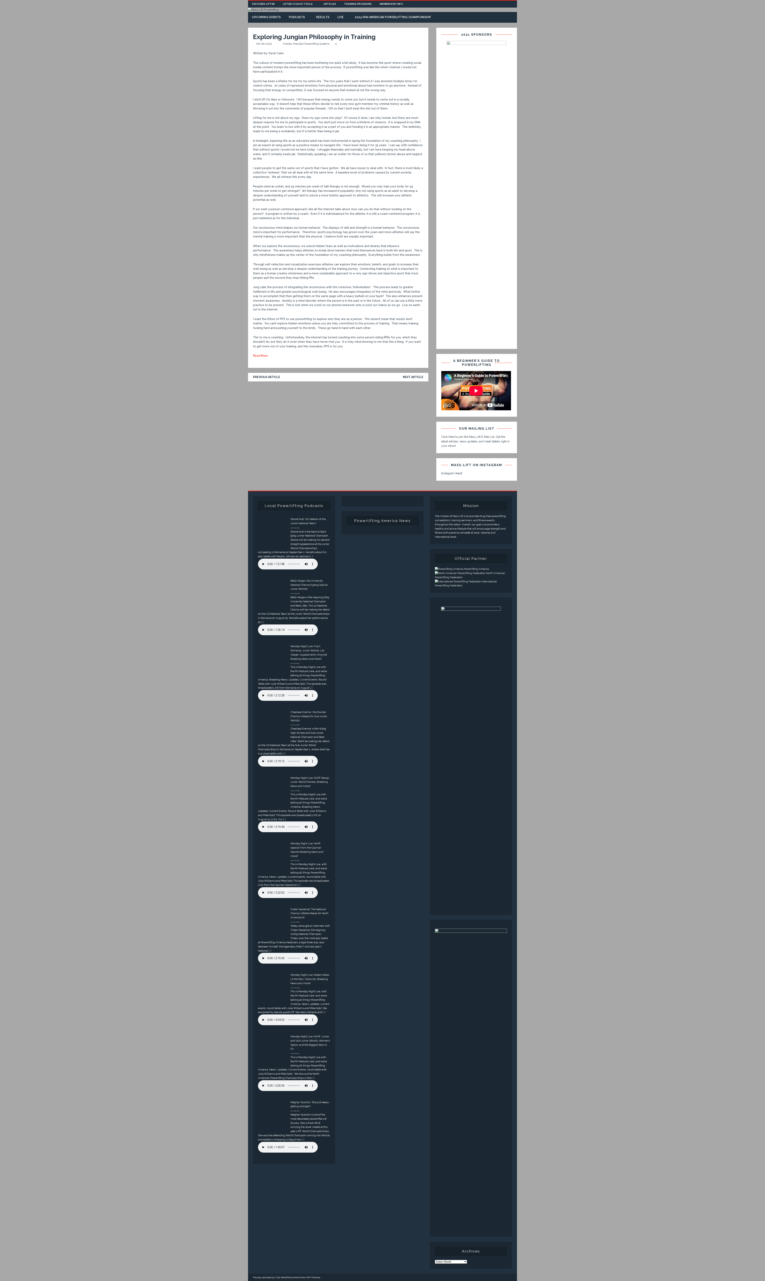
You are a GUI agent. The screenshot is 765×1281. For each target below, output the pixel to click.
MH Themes (313, 1277)
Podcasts (297, 17)
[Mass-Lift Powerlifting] (263, 9)
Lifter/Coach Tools (298, 4)
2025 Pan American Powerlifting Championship (393, 17)
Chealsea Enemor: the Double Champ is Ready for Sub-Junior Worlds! (308, 716)
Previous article (266, 377)
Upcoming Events (266, 17)
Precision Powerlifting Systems (311, 43)
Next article (413, 377)
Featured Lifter (263, 4)
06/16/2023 (264, 43)
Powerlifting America (476, 568)
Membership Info (391, 4)
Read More (260, 355)
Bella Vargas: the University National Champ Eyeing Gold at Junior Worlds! (309, 585)
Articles (330, 4)
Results (323, 17)
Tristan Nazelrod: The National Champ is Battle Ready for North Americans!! (309, 913)
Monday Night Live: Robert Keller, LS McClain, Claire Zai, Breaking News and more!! (310, 979)
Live (340, 17)
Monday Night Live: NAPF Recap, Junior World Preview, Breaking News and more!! (310, 782)
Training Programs (358, 4)
